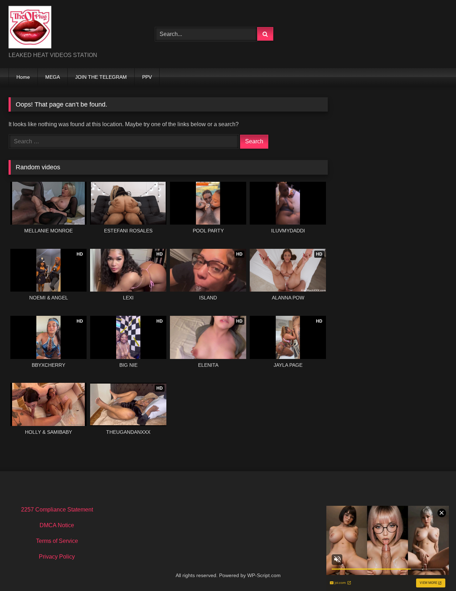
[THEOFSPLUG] (30, 28)
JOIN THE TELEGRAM (101, 77)
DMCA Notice (57, 525)
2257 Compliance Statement (57, 510)
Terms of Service (57, 541)
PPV (147, 77)
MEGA (52, 77)
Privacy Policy (57, 557)
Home (23, 77)
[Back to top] (434, 570)
